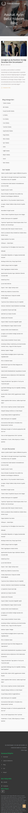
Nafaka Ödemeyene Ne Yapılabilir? (9, 218)
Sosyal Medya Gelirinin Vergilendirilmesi (10, 414)
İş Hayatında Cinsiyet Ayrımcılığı (8, 310)
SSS (4, 768)
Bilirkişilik (3, 251)
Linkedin (5, 782)
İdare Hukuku (6, 162)
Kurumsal (5, 756)
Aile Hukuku (6, 107)
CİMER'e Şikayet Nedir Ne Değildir (9, 265)
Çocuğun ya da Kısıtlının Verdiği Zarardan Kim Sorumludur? (13, 61)
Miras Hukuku (6, 139)
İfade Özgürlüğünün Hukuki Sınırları (9, 269)
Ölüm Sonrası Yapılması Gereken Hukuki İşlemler (12, 407)
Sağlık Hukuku (6, 150)
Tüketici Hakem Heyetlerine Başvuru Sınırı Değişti (13, 214)
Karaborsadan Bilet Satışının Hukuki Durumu (11, 229)
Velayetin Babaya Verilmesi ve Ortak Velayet (11, 411)
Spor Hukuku (6, 143)
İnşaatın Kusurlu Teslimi (7, 190)
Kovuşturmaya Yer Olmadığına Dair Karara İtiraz (12, 247)
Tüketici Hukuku (7, 103)
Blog (4, 764)
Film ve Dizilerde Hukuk (6, 360)
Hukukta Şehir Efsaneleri (7, 317)
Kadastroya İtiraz (5, 279)
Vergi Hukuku (6, 135)
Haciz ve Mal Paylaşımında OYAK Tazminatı (11, 435)
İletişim (5, 772)
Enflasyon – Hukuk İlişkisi (7, 243)
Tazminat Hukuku (7, 127)
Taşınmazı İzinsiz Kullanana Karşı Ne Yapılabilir (12, 302)
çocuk (20, 26)
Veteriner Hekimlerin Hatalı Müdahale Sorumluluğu (13, 306)
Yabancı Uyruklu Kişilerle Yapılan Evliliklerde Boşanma (14, 173)
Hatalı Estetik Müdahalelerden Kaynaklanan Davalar (13, 371)
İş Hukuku (5, 115)
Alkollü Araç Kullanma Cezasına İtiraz (10, 291)
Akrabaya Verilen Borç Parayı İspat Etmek (11, 261)
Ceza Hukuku (6, 123)
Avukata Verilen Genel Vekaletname (9, 329)
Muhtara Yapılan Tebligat (7, 350)
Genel (4, 158)
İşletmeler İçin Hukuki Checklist (8, 314)
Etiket (15, 26)
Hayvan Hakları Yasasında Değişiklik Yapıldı (11, 321)
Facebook (5, 786)
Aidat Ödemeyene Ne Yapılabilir (8, 418)
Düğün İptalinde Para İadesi (7, 239)
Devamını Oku (6, 87)
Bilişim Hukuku (6, 154)
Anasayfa (9, 26)
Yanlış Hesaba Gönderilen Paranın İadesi (10, 340)
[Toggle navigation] (25, 4)
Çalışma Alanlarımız (8, 760)
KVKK (4, 146)
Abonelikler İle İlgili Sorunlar (7, 210)
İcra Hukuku (6, 119)
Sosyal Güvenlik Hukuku (8, 111)
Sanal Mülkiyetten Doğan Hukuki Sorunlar (11, 325)
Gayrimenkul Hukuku (8, 131)
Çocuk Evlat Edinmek (6, 283)
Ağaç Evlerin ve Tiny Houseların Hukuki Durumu (12, 200)
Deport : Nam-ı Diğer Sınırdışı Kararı (9, 287)
